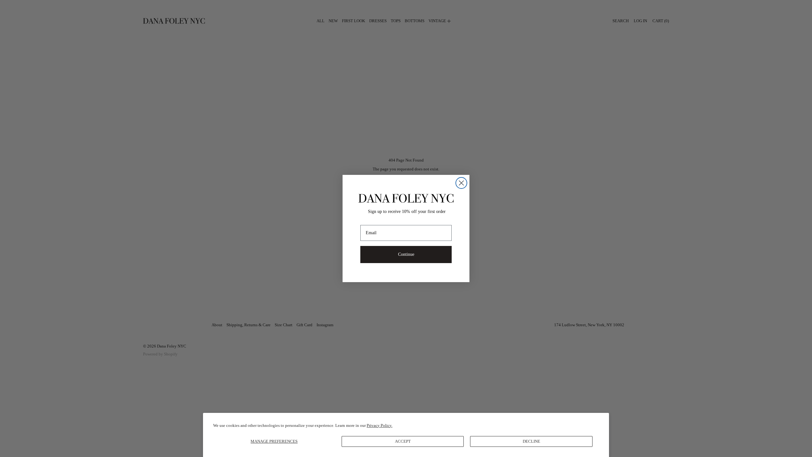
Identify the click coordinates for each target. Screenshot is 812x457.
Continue (406, 254)
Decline (531, 441)
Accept (403, 441)
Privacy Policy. (379, 425)
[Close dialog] (461, 183)
